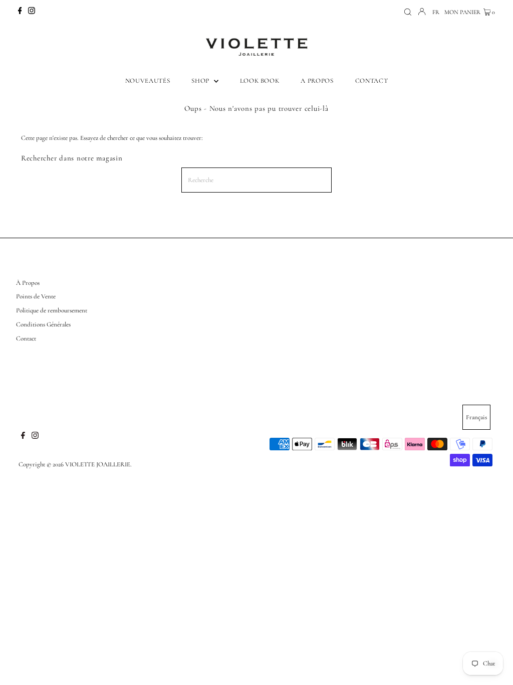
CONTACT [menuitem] (371, 81)
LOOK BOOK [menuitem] (260, 81)
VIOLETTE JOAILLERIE (97, 464)
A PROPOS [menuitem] (317, 81)
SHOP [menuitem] (201, 81)
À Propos (28, 283)
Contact (26, 338)
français (476, 417)
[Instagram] (32, 12)
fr (435, 12)
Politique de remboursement (51, 310)
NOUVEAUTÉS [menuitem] (147, 81)
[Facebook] (20, 12)
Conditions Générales (43, 324)
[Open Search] (407, 12)
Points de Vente (36, 296)
